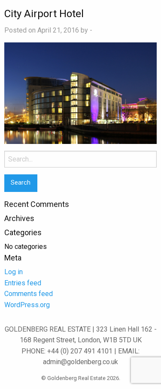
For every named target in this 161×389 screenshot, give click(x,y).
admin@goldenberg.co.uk (80, 362)
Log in (13, 272)
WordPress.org (27, 305)
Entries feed (22, 283)
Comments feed (28, 294)
